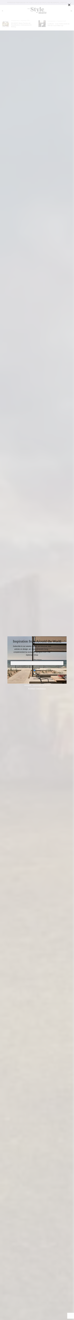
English (37, 673)
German (38, 670)
